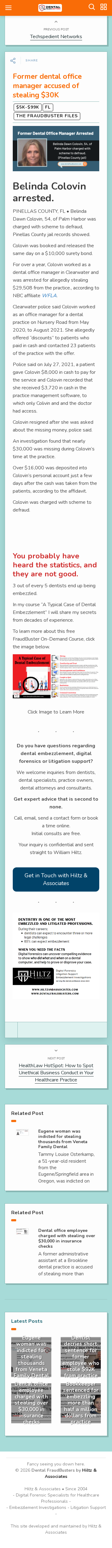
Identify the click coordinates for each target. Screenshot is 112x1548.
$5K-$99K (27, 107)
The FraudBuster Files (47, 116)
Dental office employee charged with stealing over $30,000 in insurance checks (66, 1238)
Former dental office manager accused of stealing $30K (47, 86)
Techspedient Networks (56, 36)
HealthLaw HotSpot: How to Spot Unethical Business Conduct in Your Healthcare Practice (56, 1072)
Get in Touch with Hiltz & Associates (56, 879)
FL (48, 107)
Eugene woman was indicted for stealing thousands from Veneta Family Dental (62, 1139)
